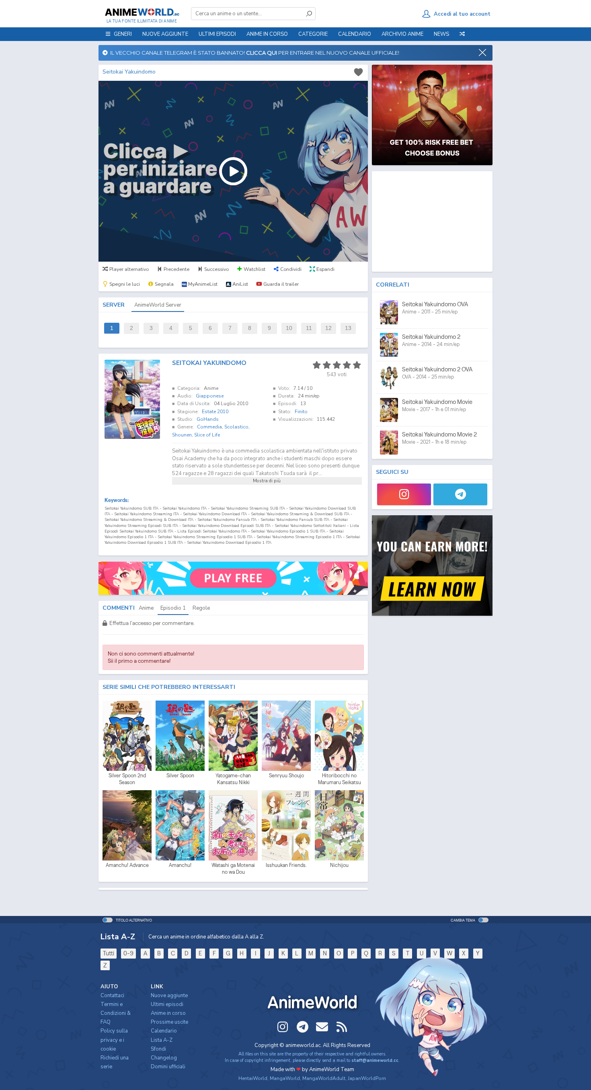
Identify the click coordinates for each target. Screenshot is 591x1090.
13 (348, 328)
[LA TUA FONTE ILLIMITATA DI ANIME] (142, 12)
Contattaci (112, 995)
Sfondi (158, 1049)
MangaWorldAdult (323, 1078)
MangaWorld (285, 1078)
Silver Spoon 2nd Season (127, 779)
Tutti (108, 953)
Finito (301, 411)
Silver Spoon (180, 775)
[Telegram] (460, 494)
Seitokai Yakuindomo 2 (431, 336)
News (441, 34)
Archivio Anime (402, 34)
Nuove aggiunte (165, 34)
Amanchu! (180, 865)
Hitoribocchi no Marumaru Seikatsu (339, 779)
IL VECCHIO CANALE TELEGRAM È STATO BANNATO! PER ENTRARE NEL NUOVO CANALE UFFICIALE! (253, 52)
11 (309, 328)
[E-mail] (322, 1027)
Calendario (354, 34)
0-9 (128, 953)
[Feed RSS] (342, 1027)
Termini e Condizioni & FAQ (116, 1013)
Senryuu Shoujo (286, 775)
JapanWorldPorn (367, 1078)
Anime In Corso (267, 34)
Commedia (209, 427)
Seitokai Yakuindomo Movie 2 (439, 434)
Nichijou (339, 865)
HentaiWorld (252, 1078)
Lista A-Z (161, 1040)
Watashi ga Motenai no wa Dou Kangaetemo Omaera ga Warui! (233, 869)
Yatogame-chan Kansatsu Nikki (233, 779)
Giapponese (210, 396)
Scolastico (236, 427)
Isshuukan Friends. (286, 865)
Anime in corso (168, 1013)
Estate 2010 (215, 411)
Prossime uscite (169, 1022)
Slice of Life (207, 435)
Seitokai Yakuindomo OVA (435, 304)
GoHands (208, 419)
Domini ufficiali (168, 1066)
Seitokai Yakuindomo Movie (437, 401)
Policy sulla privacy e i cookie (114, 1039)
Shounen (182, 435)
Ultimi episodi (217, 34)
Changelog (164, 1057)
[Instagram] (404, 494)
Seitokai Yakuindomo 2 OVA (437, 369)
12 (328, 328)
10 (289, 328)
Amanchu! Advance (127, 865)
